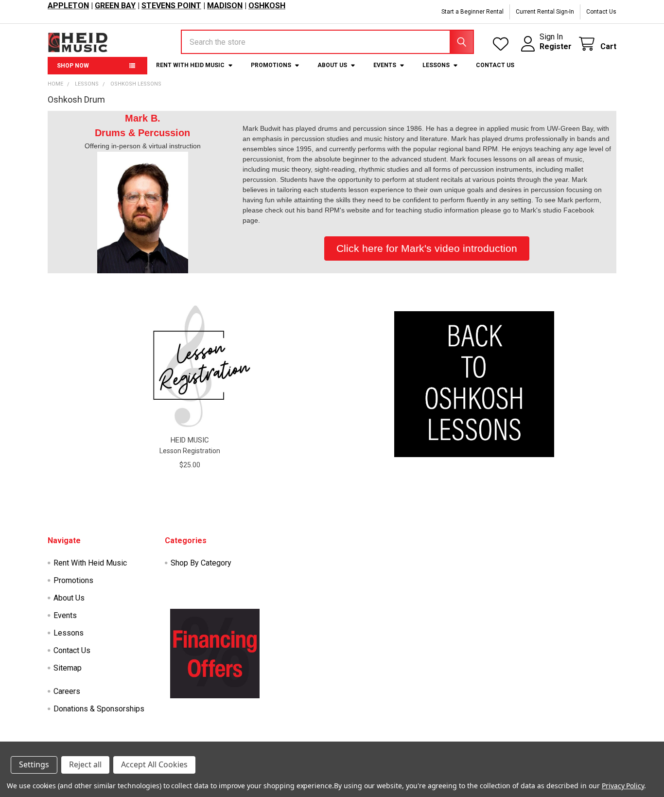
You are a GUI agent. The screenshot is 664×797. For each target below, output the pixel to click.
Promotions (271, 65)
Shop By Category (201, 562)
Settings (34, 764)
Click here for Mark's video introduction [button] (426, 248)
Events (384, 65)
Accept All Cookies (154, 764)
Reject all (85, 764)
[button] (474, 384)
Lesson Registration (189, 451)
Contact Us (601, 11)
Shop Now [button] (73, 65)
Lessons (436, 65)
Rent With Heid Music (190, 65)
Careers (66, 691)
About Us (332, 65)
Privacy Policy (623, 785)
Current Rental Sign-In (545, 11)
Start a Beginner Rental (472, 11)
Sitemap (67, 668)
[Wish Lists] (502, 44)
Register (556, 46)
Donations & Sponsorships (98, 708)
